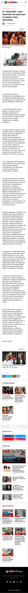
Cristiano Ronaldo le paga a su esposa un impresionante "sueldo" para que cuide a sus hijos (20, 398)
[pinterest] (21, 582)
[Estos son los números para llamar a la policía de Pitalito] (7, 479)
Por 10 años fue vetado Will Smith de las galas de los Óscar (7, 397)
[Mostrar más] (21, 376)
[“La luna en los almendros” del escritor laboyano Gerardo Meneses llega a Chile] (7, 488)
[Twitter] (7, 376)
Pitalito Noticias (16, 590)
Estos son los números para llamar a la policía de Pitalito (19, 478)
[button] (2, 2)
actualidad (14, 8)
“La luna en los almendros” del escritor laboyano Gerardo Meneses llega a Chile (18, 487)
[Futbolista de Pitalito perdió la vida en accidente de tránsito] (7, 497)
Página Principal (6, 8)
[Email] (17, 376)
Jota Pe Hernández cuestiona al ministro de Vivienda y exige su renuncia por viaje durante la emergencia (20, 540)
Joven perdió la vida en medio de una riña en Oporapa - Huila (7, 538)
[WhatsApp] (10, 376)
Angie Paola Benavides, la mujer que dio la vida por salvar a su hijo (7, 417)
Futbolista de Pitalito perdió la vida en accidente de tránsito (18, 496)
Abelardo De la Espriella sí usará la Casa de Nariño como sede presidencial (7, 521)
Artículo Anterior (6, 426)
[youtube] (14, 582)
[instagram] (17, 582)
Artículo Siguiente (22, 426)
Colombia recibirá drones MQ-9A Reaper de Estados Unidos (7, 559)
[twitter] (10, 582)
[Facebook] (3, 376)
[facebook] (7, 582)
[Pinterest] (14, 376)
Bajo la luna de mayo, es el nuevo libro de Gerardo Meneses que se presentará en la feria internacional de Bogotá (19, 468)
